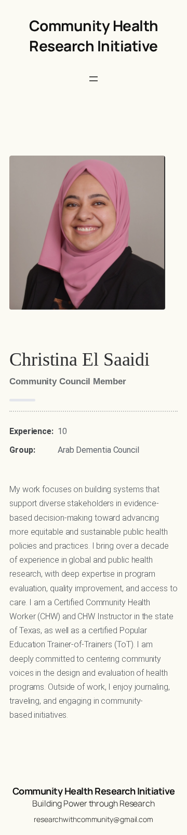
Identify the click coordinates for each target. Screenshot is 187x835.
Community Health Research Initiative (93, 35)
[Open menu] (93, 79)
